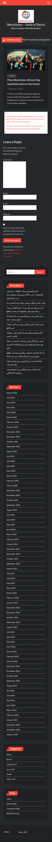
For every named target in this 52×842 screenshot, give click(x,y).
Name (6, 193)
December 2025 (13, 432)
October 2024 (12, 500)
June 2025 (11, 461)
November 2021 (13, 671)
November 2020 (13, 730)
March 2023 (12, 593)
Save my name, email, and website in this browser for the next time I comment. (14, 231)
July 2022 (11, 632)
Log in (9, 799)
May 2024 (11, 524)
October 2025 (12, 441)
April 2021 (11, 705)
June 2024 (11, 520)
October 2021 (12, 676)
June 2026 (11, 402)
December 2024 (13, 490)
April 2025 (11, 471)
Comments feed (13, 808)
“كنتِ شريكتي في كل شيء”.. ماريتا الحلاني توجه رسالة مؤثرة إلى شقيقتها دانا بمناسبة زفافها (25, 309)
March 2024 (12, 534)
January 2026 (12, 427)
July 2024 (11, 515)
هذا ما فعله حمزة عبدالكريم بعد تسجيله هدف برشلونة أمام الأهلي (24, 371)
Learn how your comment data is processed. (13, 253)
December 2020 (13, 725)
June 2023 (11, 578)
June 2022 (11, 637)
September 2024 (13, 505)
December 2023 (13, 549)
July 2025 (11, 456)
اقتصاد (9, 774)
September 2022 (13, 622)
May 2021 (11, 700)
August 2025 (12, 451)
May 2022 (11, 642)
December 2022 (13, 607)
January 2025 (12, 485)
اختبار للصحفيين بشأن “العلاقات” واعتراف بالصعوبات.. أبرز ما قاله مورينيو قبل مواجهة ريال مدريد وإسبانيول (25, 294)
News (9, 754)
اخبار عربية (11, 769)
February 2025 (13, 481)
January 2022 (12, 661)
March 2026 (12, 417)
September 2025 (13, 446)
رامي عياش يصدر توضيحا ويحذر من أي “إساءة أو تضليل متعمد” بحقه (25, 318)
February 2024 (13, 539)
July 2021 (11, 690)
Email (6, 204)
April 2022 (11, 647)
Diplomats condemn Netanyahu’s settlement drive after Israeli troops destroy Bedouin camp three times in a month (25, 119)
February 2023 (13, 598)
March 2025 (12, 476)
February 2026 (13, 422)
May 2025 (11, 466)
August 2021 (12, 686)
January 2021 (12, 720)
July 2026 (11, 398)
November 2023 (13, 554)
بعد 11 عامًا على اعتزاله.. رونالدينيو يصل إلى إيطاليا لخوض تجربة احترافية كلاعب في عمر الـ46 (26, 354)
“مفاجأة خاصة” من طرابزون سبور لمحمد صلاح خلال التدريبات (24, 363)
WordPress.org (13, 813)
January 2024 (12, 544)
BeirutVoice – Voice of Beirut (26, 25)
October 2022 (12, 617)
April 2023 (11, 588)
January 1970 (12, 734)
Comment (8, 160)
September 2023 (13, 564)
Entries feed (11, 804)
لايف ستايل (11, 779)
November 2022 (13, 612)
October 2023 (12, 559)
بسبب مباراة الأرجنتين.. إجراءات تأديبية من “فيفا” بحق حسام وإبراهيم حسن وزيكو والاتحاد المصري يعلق (25, 344)
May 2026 (11, 407)
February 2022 (13, 656)
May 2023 (11, 583)
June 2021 (11, 695)
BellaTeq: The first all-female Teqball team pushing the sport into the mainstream (24, 127)
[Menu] (4, 2)
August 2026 (12, 393)
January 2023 (12, 603)
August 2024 (12, 510)
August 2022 (12, 627)
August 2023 (12, 568)
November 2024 (13, 495)
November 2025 (13, 437)
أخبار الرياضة (12, 764)
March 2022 (12, 651)
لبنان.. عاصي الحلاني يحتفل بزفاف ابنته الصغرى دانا (26, 303)
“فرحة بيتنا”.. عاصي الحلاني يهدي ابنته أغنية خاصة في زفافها (25, 326)
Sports (12, 76)
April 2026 (11, 412)
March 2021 (12, 710)
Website (6, 214)
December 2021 (13, 666)
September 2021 (13, 681)
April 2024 (11, 529)
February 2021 (13, 715)
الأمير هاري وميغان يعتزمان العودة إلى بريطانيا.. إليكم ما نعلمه (24, 334)
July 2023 (11, 573)
